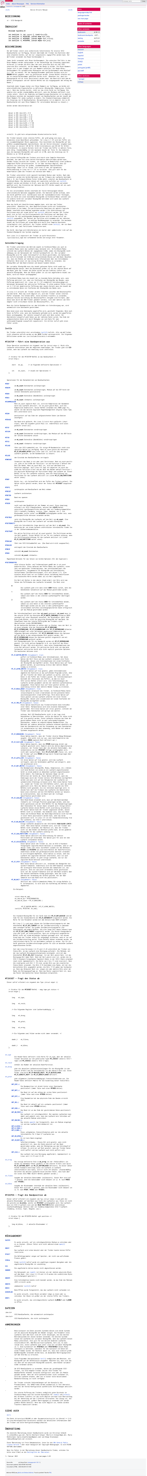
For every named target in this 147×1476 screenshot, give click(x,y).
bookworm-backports (85, 35)
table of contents (85, 24)
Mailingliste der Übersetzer (38, 1452)
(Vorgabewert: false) (25, 703)
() (16, 1084)
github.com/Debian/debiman (26, 1472)
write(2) (66, 1394)
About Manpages (18, 4)
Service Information (38, 4)
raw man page (83, 18)
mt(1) (9, 1415)
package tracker (83, 15)
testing (80, 38)
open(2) (32, 1122)
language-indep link (85, 12)
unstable (81, 41)
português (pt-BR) (84, 68)
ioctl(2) (63, 181)
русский (81, 71)
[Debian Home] (2, 4)
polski (80, 65)
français (81, 59)
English (80, 53)
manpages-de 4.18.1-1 (34, 1462)
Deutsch (81, 50)
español (81, 56)
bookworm (10, 6)
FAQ (27, 4)
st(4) (8, 10)
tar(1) (42, 1358)
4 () (80, 82)
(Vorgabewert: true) (27, 655)
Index (8, 4)
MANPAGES (9, 0)
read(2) (33, 1272)
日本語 (80, 62)
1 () (81, 79)
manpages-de (17, 6)
